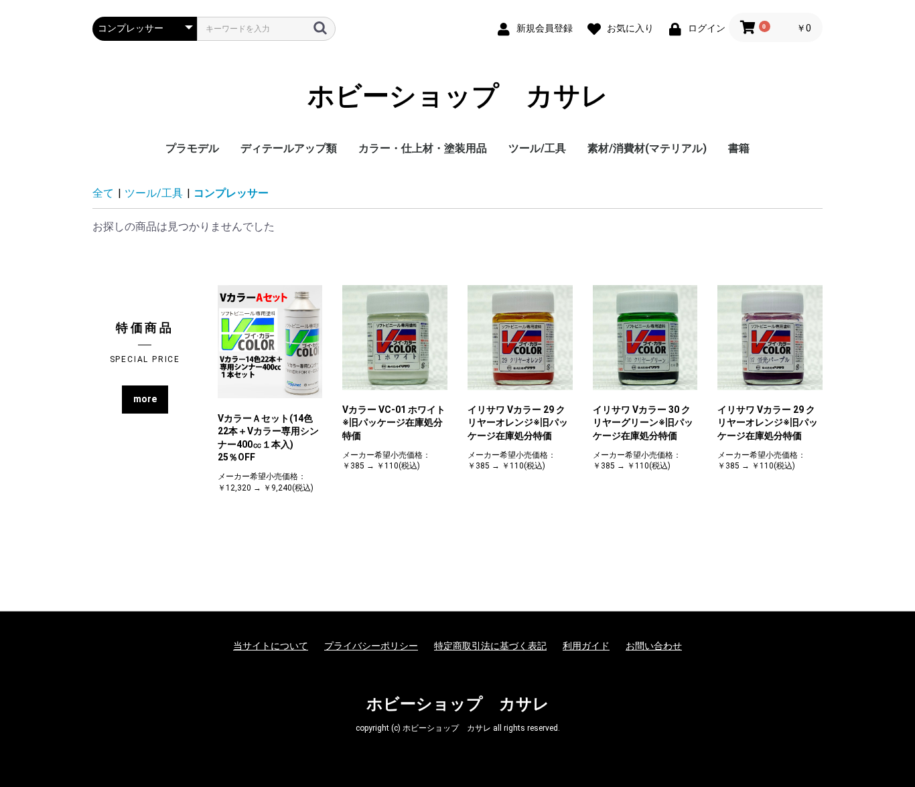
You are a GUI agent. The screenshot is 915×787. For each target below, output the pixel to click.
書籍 (739, 148)
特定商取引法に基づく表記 (490, 645)
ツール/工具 (537, 148)
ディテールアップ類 (288, 148)
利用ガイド (586, 645)
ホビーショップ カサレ (457, 96)
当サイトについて (270, 645)
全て (103, 193)
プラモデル (192, 148)
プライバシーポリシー (371, 645)
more (145, 399)
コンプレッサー (231, 193)
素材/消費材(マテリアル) (647, 148)
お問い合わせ (654, 645)
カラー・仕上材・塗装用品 (422, 148)
